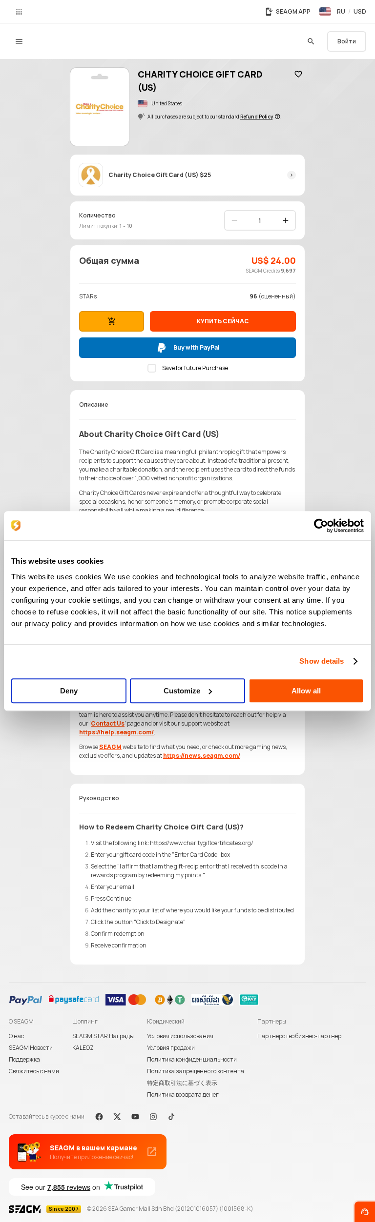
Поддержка (24, 1059)
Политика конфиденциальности (192, 1059)
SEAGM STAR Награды (103, 1036)
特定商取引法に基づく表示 (182, 1083)
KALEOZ (83, 1048)
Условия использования (180, 1036)
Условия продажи (171, 1048)
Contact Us (108, 723)
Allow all (306, 691)
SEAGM (110, 747)
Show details (321, 661)
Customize (182, 691)
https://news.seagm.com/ (201, 755)
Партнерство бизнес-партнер (299, 1036)
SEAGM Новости (31, 1048)
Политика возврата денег (183, 1094)
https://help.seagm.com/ (116, 732)
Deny (69, 691)
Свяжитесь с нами (34, 1071)
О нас (16, 1036)
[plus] (285, 220)
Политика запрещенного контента (195, 1071)
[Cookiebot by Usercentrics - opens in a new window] (321, 525)
